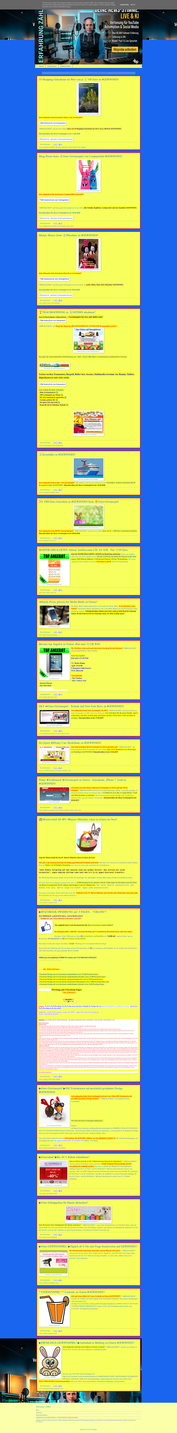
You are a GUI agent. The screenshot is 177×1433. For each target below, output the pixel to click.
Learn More (124, 5)
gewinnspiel (46, 147)
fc (47, 902)
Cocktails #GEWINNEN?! (54, 1325)
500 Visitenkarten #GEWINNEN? (54, 1125)
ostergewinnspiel (72, 147)
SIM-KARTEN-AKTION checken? (54, 584)
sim (55, 592)
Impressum (52, 66)
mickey (45, 303)
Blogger (95, 1429)
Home (41, 66)
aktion (44, 592)
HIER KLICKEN (45, 129)
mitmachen (65, 147)
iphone (72, 810)
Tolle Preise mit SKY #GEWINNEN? (54, 725)
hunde (44, 1237)
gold (56, 810)
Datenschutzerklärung (41, 1415)
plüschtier (57, 303)
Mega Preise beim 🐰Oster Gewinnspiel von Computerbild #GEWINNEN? (80, 156)
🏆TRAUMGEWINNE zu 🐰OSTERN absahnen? (67, 312)
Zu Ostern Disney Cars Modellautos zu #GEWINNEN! (54, 762)
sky (65, 733)
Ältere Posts (136, 1395)
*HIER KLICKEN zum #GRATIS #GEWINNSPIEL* (88, 114)
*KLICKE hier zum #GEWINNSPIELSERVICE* (54, 368)
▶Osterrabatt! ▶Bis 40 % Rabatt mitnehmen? (64, 1157)
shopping (83, 147)
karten (48, 592)
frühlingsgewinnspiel (48, 1388)
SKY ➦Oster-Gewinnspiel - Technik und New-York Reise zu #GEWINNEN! (81, 706)
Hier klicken (80, 483)
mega (58, 226)
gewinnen (45, 733)
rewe (54, 540)
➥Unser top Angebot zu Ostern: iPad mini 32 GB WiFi (69, 644)
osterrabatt (49, 1193)
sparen (55, 635)
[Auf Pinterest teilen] (61, 144)
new (56, 733)
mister (59, 147)
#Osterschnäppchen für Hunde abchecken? (88, 1221)
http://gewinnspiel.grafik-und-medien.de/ (68, 1141)
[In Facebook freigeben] (59, 144)
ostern (79, 147)
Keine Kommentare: (45, 144)
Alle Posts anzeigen (102, 73)
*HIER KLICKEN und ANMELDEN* (88, 434)
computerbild (46, 226)
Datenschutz (65, 66)
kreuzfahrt (52, 492)
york (68, 733)
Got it (133, 5)
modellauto (64, 770)
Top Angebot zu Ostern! (54, 678)
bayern (44, 902)
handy (44, 635)
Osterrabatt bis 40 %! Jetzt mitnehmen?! (53, 1185)
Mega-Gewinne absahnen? (54, 802)
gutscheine (52, 147)
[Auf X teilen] (58, 144)
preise (71, 226)
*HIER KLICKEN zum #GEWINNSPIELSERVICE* (88, 351)
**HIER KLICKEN (127, 1250)
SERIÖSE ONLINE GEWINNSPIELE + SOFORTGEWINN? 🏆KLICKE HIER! (57, 1417)
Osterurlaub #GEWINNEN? (50, 1377)
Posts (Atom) (46, 1399)
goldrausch (61, 810)
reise (62, 733)
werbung (58, 1079)
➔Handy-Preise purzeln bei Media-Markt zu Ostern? (68, 602)
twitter (53, 1079)
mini (52, 697)
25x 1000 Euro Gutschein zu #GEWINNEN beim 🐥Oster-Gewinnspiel (79, 501)
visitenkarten (62, 1148)
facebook (45, 1079)
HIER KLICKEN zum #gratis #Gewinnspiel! (88, 527)
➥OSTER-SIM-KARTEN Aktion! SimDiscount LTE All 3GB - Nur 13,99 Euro (83, 550)
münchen (50, 902)
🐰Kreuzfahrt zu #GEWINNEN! (57, 454)
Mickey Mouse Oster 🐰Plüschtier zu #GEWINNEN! (68, 235)
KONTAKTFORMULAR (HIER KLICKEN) (115, 1006)
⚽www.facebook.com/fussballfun (100, 925)
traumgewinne (59, 445)
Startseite (84, 1395)
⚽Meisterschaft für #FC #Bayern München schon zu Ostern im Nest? (78, 819)
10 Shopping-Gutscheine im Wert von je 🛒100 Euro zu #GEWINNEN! (79, 79)
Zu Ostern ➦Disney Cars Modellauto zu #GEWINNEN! (70, 742)
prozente (55, 1193)
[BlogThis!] (56, 144)
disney (47, 770)
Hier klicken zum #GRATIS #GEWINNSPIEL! (88, 479)
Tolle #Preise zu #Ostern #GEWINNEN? (53, 1274)
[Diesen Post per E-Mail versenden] (54, 144)
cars (44, 770)
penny (79, 810)
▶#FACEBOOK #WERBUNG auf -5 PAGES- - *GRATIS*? (73, 912)
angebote (45, 697)
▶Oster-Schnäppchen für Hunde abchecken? (63, 1202)
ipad (49, 697)
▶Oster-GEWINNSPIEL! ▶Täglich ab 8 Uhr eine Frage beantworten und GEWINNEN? (88, 1246)
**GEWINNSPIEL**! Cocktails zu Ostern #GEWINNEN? (72, 1292)
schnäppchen (53, 1237)
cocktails (45, 1333)
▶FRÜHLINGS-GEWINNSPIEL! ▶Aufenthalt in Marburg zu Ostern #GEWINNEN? (86, 1342)
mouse (48, 303)
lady (57, 147)
